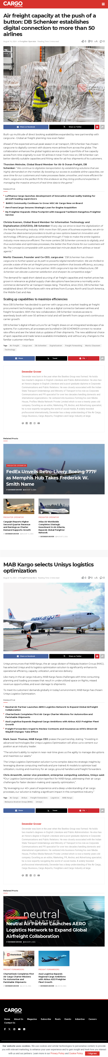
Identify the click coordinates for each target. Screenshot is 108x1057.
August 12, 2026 (30, 490)
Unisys (39, 802)
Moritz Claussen (92, 346)
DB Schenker (41, 346)
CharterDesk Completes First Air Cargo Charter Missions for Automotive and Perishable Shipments (18, 978)
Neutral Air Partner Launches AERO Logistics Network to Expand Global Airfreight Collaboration (46, 930)
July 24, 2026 (26, 986)
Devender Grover (31, 371)
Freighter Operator (28, 41)
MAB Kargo (67, 798)
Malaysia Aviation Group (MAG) (19, 802)
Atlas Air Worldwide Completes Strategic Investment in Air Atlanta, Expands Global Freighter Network (52, 527)
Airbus (24, 798)
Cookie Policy (76, 1053)
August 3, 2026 (29, 942)
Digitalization (56, 346)
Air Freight (14, 346)
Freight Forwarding (73, 346)
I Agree (92, 1053)
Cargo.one (27, 346)
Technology (10, 350)
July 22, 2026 (61, 986)
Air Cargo (14, 798)
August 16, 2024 (9, 41)
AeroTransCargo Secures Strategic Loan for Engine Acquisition (41, 207)
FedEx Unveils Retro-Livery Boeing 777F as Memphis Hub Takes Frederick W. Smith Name (51, 478)
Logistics (55, 798)
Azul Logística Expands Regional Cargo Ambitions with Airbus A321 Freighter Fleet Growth (52, 978)
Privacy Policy (57, 1053)
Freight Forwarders (28, 578)
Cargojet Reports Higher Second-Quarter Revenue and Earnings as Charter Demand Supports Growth (17, 525)
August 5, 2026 (62, 536)
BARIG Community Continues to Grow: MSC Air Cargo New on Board (44, 203)
